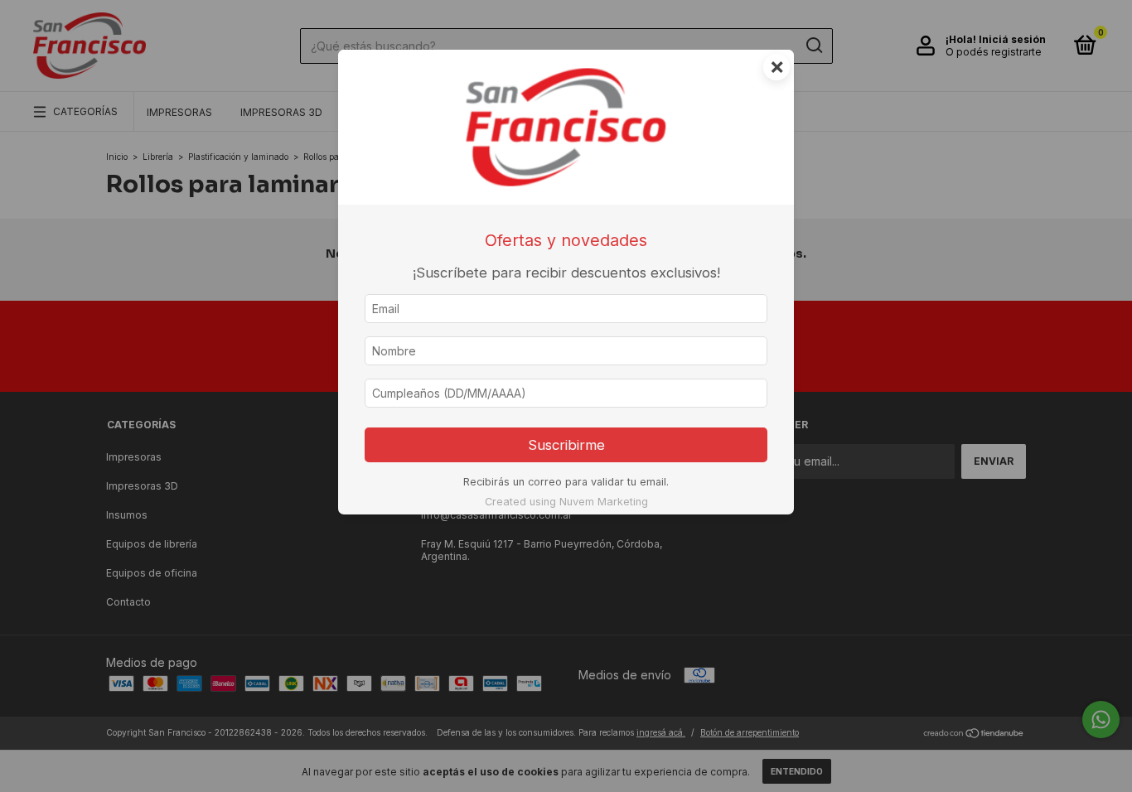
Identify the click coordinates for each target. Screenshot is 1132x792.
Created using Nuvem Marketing (566, 501)
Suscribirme (566, 445)
